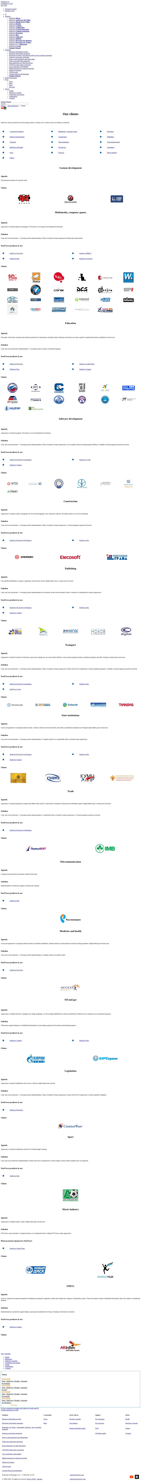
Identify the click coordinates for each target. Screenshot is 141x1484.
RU (2, 5)
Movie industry (112, 153)
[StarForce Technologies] (7, 3)
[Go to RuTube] (5, 108)
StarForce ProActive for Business (20, 460)
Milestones (8, 1359)
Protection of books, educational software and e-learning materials (30, 55)
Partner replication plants (77, 1428)
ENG (5, 5)
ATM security (13, 72)
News (11, 81)
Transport (13, 142)
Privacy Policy (31, 1479)
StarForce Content (85, 369)
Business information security (18, 52)
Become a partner (75, 1419)
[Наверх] (5, 2)
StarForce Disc (14, 259)
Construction (62, 137)
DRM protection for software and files (21, 68)
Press (6, 80)
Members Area (10, 11)
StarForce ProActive (16, 253)
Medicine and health (16, 147)
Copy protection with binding (18, 67)
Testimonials (13, 96)
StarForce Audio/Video (86, 364)
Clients (7, 1365)
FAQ (97, 1428)
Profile (11, 91)
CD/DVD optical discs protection (20, 65)
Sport (11, 153)
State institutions (63, 142)
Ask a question (6, 1354)
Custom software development (19, 74)
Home (3, 106)
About (7, 89)
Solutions (8, 50)
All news (14, 1405)
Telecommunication (113, 142)
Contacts (12, 98)
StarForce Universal (85, 259)
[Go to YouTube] (2, 108)
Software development (17, 137)
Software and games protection (19, 57)
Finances (61, 153)
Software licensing (15, 70)
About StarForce (12, 106)
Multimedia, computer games (67, 131)
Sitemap (39, 1479)
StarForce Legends (15, 93)
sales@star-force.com (77, 1475)
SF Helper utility (100, 1433)
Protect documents (11, 78)
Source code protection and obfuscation (22, 59)
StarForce (14, 18)
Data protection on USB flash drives (21, 63)
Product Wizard (6, 102)
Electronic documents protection (19, 53)
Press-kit (12, 87)
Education (110, 131)
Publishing (110, 137)
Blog (10, 83)
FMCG (12, 158)
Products (8, 16)
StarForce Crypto (85, 460)
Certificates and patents (16, 94)
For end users (99, 1423)
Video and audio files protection (19, 61)
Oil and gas (62, 147)
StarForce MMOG (85, 253)
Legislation (110, 147)
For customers (99, 1419)
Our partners (73, 1423)
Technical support (11, 9)
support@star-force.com (78, 1479)
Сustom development (17, 131)
